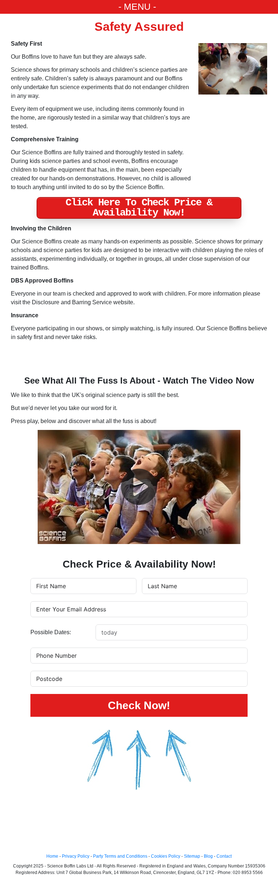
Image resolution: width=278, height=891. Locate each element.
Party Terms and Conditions (120, 856)
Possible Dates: (50, 632)
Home (52, 856)
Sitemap (192, 856)
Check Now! (139, 705)
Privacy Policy (75, 856)
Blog (208, 856)
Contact (224, 856)
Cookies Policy (165, 856)
